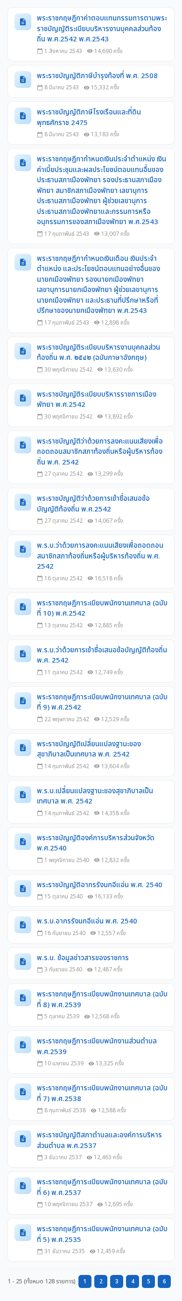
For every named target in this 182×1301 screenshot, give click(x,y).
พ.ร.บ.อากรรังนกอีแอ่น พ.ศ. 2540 (87, 921)
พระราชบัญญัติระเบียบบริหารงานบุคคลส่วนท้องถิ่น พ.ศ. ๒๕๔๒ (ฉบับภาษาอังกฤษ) (98, 353)
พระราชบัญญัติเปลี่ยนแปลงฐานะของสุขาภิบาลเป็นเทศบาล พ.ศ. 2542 (89, 749)
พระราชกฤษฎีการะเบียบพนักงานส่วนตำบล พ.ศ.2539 (97, 1046)
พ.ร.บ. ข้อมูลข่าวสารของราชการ (83, 958)
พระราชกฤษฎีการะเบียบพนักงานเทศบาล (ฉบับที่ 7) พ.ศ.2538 (102, 1093)
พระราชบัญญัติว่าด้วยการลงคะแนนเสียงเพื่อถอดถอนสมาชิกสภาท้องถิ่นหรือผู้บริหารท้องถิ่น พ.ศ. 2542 (100, 452)
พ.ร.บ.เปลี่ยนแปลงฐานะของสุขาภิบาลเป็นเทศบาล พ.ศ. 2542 (95, 796)
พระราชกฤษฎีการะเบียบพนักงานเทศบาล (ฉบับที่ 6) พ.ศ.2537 (102, 1187)
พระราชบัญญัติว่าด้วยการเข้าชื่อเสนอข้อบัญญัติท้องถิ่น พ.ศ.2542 (93, 504)
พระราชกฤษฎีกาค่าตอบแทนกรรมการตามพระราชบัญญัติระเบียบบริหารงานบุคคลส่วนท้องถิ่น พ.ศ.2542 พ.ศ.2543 (102, 29)
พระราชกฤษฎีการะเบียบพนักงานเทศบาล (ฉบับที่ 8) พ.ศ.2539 (102, 999)
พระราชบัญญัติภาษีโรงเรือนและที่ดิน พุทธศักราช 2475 (89, 117)
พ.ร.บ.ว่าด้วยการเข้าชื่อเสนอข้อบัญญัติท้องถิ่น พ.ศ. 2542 (102, 655)
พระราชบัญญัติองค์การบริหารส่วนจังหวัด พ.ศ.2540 (95, 843)
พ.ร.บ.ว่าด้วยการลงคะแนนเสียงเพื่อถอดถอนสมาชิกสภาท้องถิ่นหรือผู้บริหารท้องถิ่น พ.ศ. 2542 (100, 556)
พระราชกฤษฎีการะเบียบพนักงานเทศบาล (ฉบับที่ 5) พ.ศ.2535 (102, 1234)
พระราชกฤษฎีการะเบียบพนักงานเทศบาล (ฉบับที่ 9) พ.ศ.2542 (102, 702)
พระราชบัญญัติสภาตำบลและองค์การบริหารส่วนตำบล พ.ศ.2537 (99, 1140)
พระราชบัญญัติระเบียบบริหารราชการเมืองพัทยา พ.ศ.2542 (96, 400)
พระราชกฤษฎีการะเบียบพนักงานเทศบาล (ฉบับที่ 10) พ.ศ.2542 (102, 608)
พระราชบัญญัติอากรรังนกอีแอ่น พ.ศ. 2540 (99, 885)
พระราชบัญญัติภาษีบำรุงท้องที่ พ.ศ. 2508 (97, 76)
